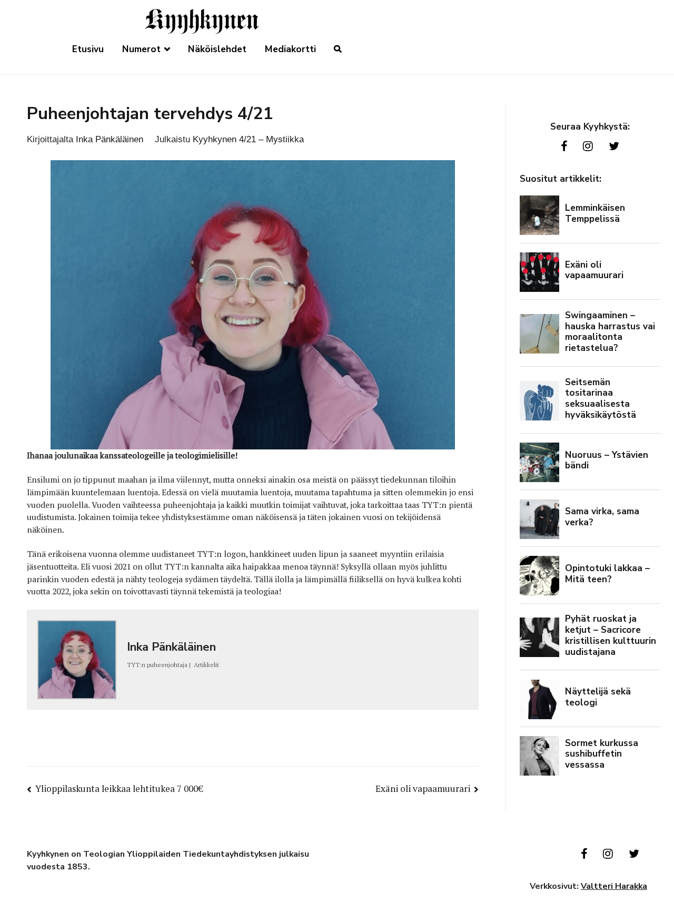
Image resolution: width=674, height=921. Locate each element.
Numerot (141, 49)
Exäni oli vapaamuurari (422, 788)
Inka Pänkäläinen (109, 139)
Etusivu (88, 49)
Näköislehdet (217, 49)
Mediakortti (290, 49)
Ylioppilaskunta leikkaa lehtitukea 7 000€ (119, 788)
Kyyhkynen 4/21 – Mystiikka (248, 139)
